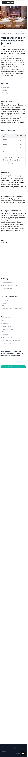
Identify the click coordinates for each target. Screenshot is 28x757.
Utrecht (10, 33)
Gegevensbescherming (20, 753)
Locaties (3, 33)
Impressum (4, 751)
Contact (4, 748)
